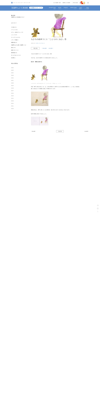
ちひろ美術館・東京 (57, 2)
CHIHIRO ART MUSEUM (20, 2)
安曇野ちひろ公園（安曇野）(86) (18, 45)
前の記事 (44, 48)
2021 (12, 80)
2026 (12, 67)
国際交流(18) (14, 42)
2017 (12, 90)
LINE (97, 205)
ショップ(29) (14, 34)
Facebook (97, 208)
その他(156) (14, 27)
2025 (12, 70)
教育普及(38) (14, 52)
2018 (12, 88)
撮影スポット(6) (15, 50)
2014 (12, 98)
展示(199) (13, 47)
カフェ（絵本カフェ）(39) (17, 32)
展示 (37, 43)
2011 (12, 106)
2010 (12, 108)
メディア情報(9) (15, 40)
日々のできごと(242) (16, 55)
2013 (12, 100)
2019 (12, 85)
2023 (12, 75)
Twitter (97, 211)
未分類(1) (13, 57)
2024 (12, 72)
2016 (12, 93)
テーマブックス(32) (15, 37)
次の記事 (50, 48)
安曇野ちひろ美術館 (66, 2)
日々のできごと (42, 43)
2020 (12, 83)
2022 (12, 78)
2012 (12, 103)
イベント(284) (14, 29)
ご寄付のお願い (75, 2)
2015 (12, 95)
